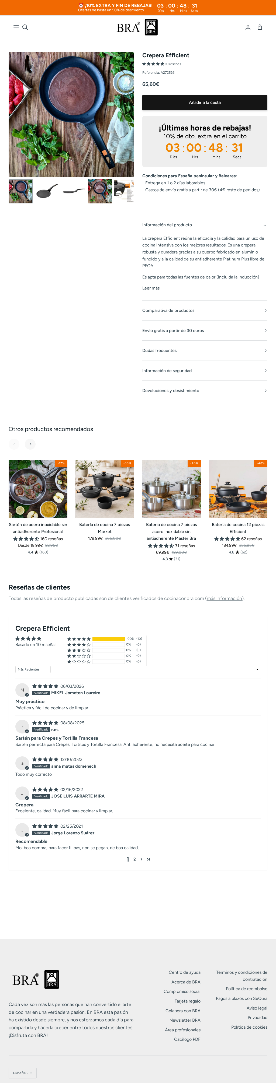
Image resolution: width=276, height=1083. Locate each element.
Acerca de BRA (186, 982)
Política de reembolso (246, 988)
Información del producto (167, 224)
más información (224, 598)
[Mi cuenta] (248, 27)
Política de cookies (249, 1027)
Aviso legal (257, 1008)
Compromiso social (182, 991)
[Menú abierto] (16, 27)
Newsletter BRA (185, 1020)
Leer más (151, 288)
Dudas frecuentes (159, 350)
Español (21, 1073)
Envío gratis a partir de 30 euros (173, 330)
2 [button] (134, 859)
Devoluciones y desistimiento (170, 390)
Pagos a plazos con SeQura (241, 998)
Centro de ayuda (185, 972)
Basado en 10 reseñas (35, 644)
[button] (153, 64)
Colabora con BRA (183, 1010)
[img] (45, 686)
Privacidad (257, 1017)
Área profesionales (183, 1029)
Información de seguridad (167, 370)
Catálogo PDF (187, 1039)
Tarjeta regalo (188, 1001)
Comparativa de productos (168, 310)
